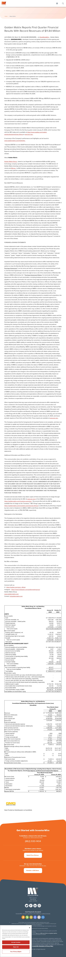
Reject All (16, 947)
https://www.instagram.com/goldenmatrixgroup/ (25, 589)
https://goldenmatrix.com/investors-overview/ (18, 501)
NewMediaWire (44, 37)
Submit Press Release (33, 855)
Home (6, 16)
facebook (31, 905)
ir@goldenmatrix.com (16, 596)
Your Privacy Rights (15, 951)
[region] (16, 941)
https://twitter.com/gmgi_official (15, 587)
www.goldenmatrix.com (11, 594)
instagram (39, 905)
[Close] (29, 928)
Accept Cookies (15, 942)
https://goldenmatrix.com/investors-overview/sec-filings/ (21, 506)
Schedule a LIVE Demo (32, 870)
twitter (26, 905)
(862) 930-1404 (33, 841)
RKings (13, 168)
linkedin (35, 905)
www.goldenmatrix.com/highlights (14, 141)
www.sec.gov (29, 134)
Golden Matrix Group (10, 161)
